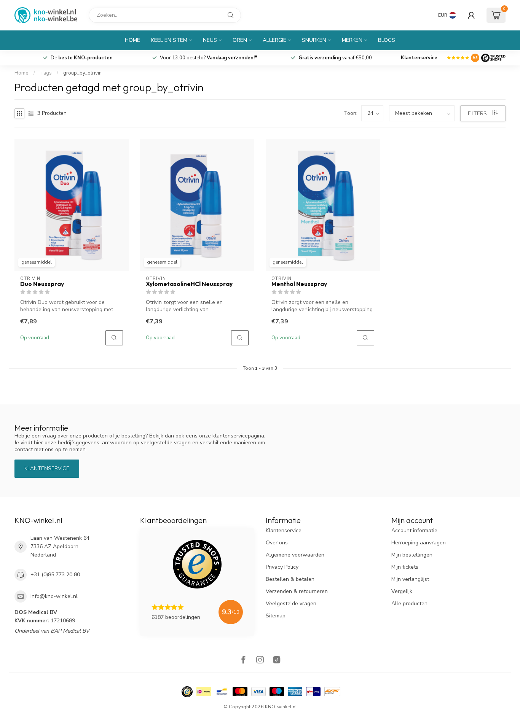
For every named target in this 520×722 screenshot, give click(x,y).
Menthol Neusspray (299, 284)
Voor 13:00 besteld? (208, 57)
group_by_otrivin (82, 73)
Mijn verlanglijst (410, 579)
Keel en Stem (169, 40)
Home (132, 40)
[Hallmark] (187, 691)
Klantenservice (419, 57)
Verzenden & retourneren (297, 591)
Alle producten (409, 603)
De (82, 57)
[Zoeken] (230, 15)
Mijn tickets (404, 567)
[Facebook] (243, 660)
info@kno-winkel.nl (54, 596)
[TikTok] (277, 660)
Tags (46, 73)
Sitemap (276, 615)
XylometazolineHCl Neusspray (189, 284)
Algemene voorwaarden (295, 554)
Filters (478, 113)
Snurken (314, 40)
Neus (210, 40)
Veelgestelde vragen (291, 603)
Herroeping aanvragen (418, 542)
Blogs (386, 40)
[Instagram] (260, 660)
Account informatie (414, 530)
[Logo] (493, 58)
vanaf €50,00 (335, 57)
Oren (240, 40)
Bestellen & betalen (290, 579)
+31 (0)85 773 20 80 (55, 574)
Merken (352, 40)
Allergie (274, 40)
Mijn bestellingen (411, 554)
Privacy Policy (282, 567)
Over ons (277, 542)
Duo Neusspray (42, 284)
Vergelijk (401, 591)
